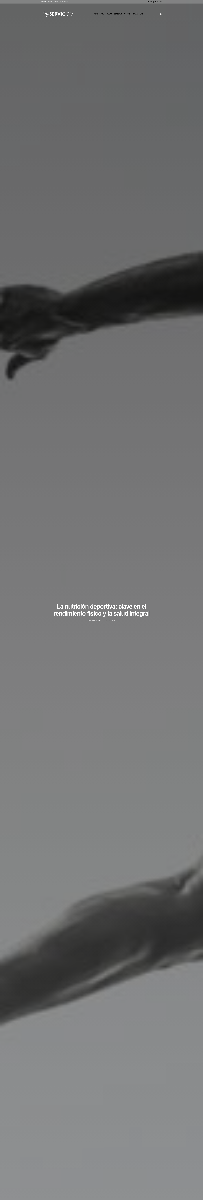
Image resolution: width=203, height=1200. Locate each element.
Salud (109, 14)
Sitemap (56, 2)
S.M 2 (66, 2)
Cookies (50, 2)
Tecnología (99, 14)
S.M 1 (61, 2)
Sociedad (118, 14)
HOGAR (135, 14)
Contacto (43, 2)
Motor (127, 14)
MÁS (141, 14)
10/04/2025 (91, 620)
